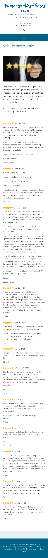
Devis (20, 549)
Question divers (39, 547)
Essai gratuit (13, 549)
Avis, (38, 549)
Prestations (7, 547)
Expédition (29, 547)
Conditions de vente (29, 549)
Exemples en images (18, 547)
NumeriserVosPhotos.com (24, 8)
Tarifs (6, 549)
